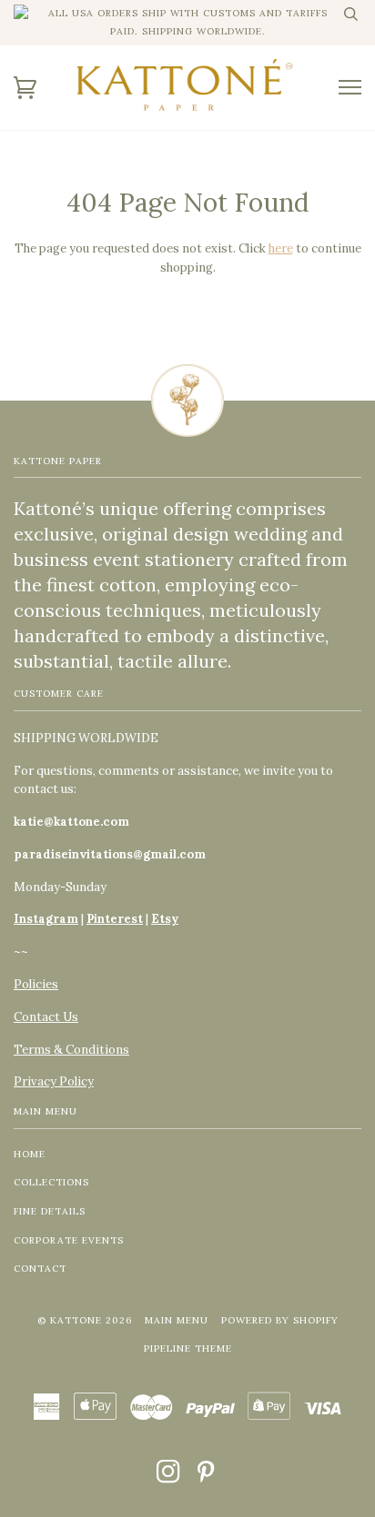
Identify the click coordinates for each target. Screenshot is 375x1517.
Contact (40, 1268)
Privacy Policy (54, 1081)
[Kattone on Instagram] (169, 1477)
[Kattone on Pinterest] (206, 1477)
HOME (30, 1154)
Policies (36, 984)
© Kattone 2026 (84, 1320)
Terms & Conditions (71, 1049)
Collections (51, 1182)
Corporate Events (69, 1240)
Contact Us (46, 1017)
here (281, 248)
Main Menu (176, 1320)
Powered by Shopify (280, 1320)
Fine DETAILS (50, 1211)
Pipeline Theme (188, 1348)
